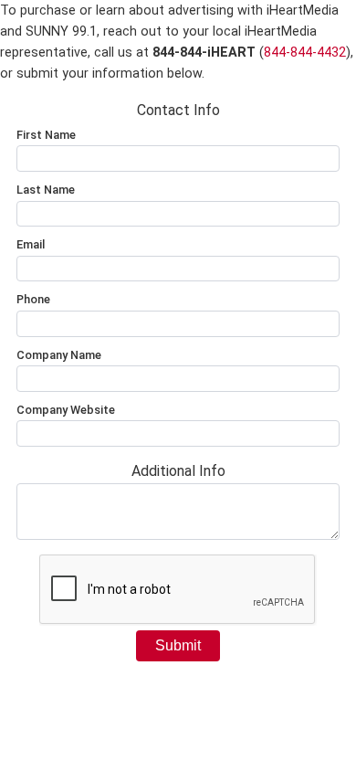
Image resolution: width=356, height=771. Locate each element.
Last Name (45, 189)
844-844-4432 (305, 52)
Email (30, 244)
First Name (46, 135)
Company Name (58, 355)
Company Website (65, 410)
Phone (33, 299)
